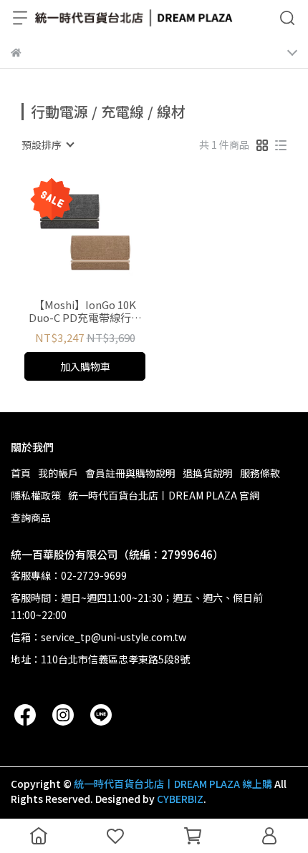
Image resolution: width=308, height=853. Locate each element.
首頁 (21, 473)
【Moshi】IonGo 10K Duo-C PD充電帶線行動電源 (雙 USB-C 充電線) (85, 311)
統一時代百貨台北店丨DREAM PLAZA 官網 (163, 495)
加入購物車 (85, 366)
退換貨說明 (208, 473)
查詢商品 (31, 517)
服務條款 (260, 473)
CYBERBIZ (180, 798)
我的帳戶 (58, 473)
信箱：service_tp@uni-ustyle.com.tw (98, 637)
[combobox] (47, 144)
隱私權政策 (36, 495)
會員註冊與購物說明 (130, 473)
